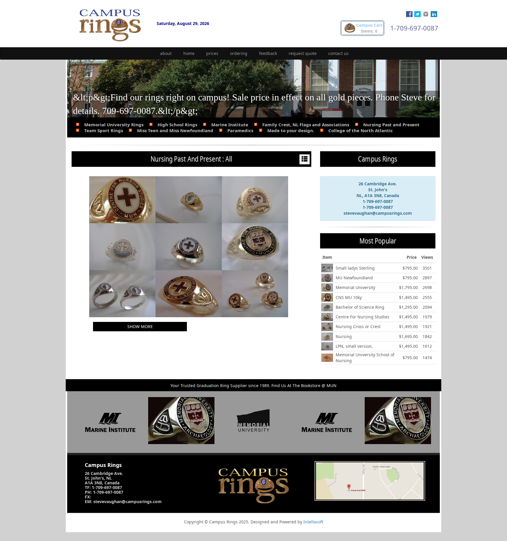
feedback (268, 53)
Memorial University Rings (113, 124)
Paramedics (240, 130)
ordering (238, 53)
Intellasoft (313, 522)
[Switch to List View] (304, 159)
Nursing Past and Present (391, 124)
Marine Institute (229, 124)
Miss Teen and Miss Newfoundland (175, 130)
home (189, 53)
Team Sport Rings (103, 130)
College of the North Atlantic (360, 130)
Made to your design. (290, 130)
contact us (338, 53)
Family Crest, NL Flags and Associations (305, 124)
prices (212, 53)
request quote (303, 53)
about (166, 53)
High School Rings (177, 124)
